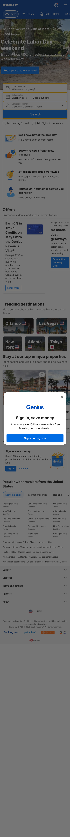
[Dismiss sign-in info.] (62, 397)
